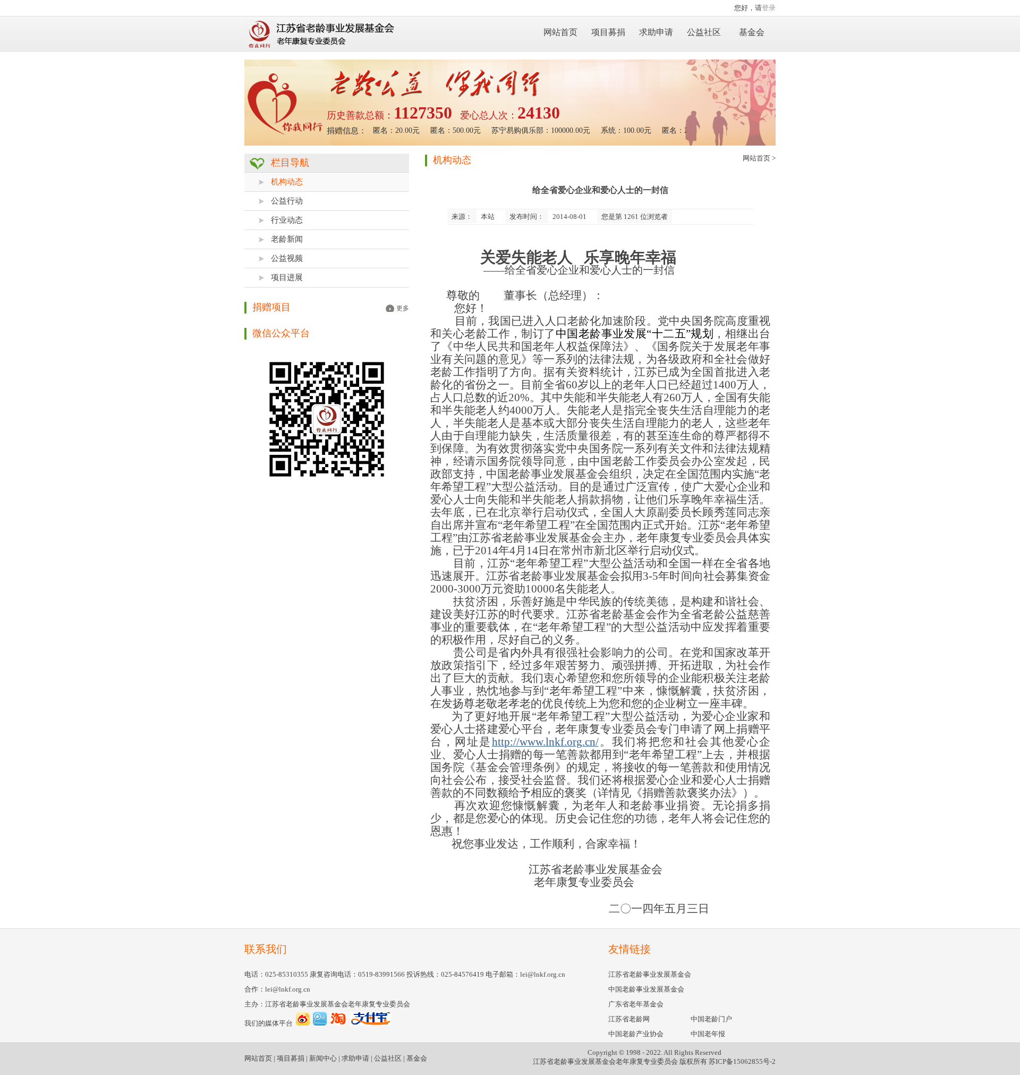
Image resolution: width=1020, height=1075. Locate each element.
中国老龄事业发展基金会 (646, 989)
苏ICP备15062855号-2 (742, 1061)
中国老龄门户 (711, 1019)
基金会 (751, 32)
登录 (769, 8)
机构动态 (287, 181)
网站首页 (560, 32)
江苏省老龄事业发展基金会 (649, 974)
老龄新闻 (287, 239)
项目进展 (287, 277)
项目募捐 (608, 32)
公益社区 (704, 32)
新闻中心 (323, 1058)
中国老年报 (708, 1034)
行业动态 (287, 220)
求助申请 (656, 32)
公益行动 (287, 201)
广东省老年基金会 (636, 1004)
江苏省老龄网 (629, 1019)
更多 (402, 308)
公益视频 (287, 258)
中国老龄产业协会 (636, 1034)
